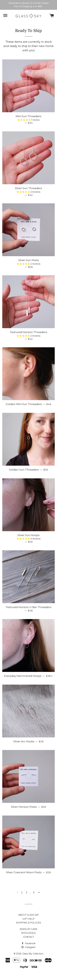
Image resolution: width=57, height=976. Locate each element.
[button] (24, 120)
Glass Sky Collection (32, 953)
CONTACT (28, 937)
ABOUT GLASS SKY (28, 915)
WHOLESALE (28, 933)
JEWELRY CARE (28, 929)
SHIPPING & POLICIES (28, 922)
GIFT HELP (28, 919)
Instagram (30, 947)
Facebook (29, 943)
